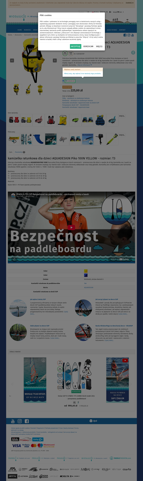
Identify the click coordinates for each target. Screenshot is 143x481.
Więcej (99, 47)
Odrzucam (88, 47)
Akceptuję (75, 47)
